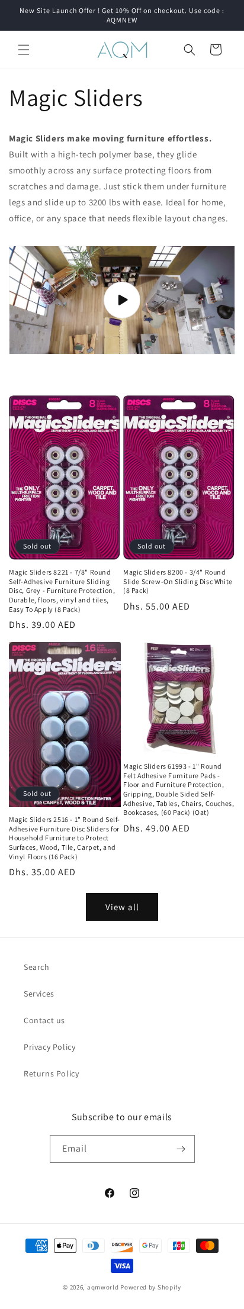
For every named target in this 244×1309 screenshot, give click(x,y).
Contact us (44, 1020)
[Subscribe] (181, 1149)
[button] (24, 50)
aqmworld (103, 1287)
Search (37, 967)
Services (39, 993)
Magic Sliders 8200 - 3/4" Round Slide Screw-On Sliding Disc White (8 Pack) (178, 581)
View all (122, 907)
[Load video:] (122, 300)
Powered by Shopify (150, 1287)
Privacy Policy (49, 1047)
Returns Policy (51, 1073)
